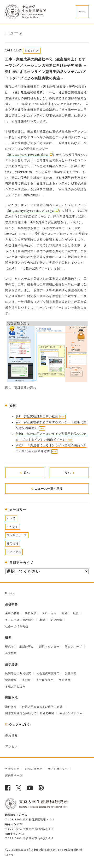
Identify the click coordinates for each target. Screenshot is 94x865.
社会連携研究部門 (48, 673)
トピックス (14, 551)
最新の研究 (26, 646)
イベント (12, 526)
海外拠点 (11, 706)
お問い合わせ (33, 768)
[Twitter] (18, 788)
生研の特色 (12, 613)
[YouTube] (30, 788)
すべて (11, 518)
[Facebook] (8, 788)
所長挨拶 (31, 613)
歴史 (76, 613)
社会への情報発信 (16, 626)
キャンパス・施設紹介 (19, 619)
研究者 (9, 646)
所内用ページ (13, 775)
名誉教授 (11, 653)
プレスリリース (17, 535)
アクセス (11, 747)
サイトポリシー (58, 768)
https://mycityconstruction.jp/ (31, 211)
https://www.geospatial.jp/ (28, 155)
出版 (42, 619)
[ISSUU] (41, 788)
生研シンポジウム (71, 713)
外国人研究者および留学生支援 (42, 706)
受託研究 (71, 673)
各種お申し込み (15, 686)
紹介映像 (56, 619)
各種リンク (12, 768)
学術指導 (11, 679)
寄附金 (26, 679)
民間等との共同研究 (18, 673)
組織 (65, 613)
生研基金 (64, 679)
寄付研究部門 (45, 679)
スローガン (49, 613)
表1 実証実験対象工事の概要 (37, 416)
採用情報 (12, 543)
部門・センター (49, 646)
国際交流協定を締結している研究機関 (29, 713)
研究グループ (73, 646)
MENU (82, 12)
